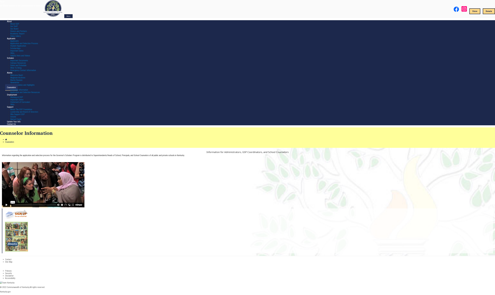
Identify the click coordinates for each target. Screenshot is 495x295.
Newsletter (14, 82)
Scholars (10, 58)
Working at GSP (16, 97)
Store (474, 11)
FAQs (12, 53)
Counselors (11, 87)
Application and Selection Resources (25, 92)
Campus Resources (18, 63)
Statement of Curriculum (20, 102)
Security (8, 273)
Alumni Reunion (16, 80)
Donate (489, 11)
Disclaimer (9, 276)
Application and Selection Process (24, 43)
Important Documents (19, 60)
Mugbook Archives (17, 77)
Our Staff (14, 26)
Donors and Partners (18, 31)
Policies (8, 271)
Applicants (11, 38)
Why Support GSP (17, 114)
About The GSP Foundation (21, 109)
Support (10, 107)
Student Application (18, 46)
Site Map (8, 262)
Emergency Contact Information (23, 70)
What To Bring (16, 68)
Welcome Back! (16, 75)
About (9, 21)
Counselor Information (19, 90)
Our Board (14, 29)
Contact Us (11, 124)
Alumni (9, 73)
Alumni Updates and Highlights (22, 85)
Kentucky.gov (5, 291)
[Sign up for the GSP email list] (16, 218)
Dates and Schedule (18, 65)
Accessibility (10, 278)
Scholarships (15, 48)
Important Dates (16, 51)
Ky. (2, 1)
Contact (8, 259)
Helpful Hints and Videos (20, 55)
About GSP (14, 24)
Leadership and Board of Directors (24, 112)
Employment (12, 95)
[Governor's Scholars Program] (53, 16)
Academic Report (17, 33)
